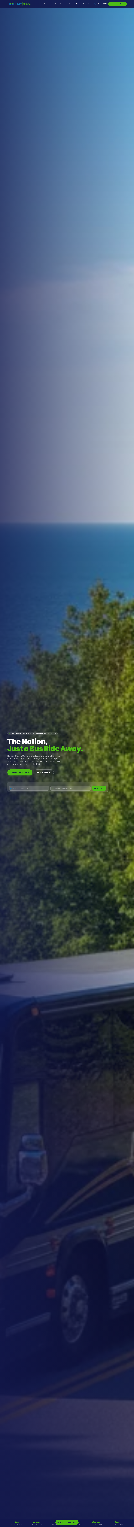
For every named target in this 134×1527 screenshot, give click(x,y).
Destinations (59, 4)
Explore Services (44, 772)
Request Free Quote (117, 4)
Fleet (70, 4)
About (77, 4)
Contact (86, 4)
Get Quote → (99, 788)
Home (39, 4)
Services (47, 4)
